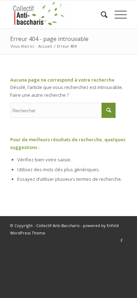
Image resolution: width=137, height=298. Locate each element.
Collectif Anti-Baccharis (57, 225)
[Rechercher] (100, 14)
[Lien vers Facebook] (121, 240)
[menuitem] (100, 14)
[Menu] (117, 14)
